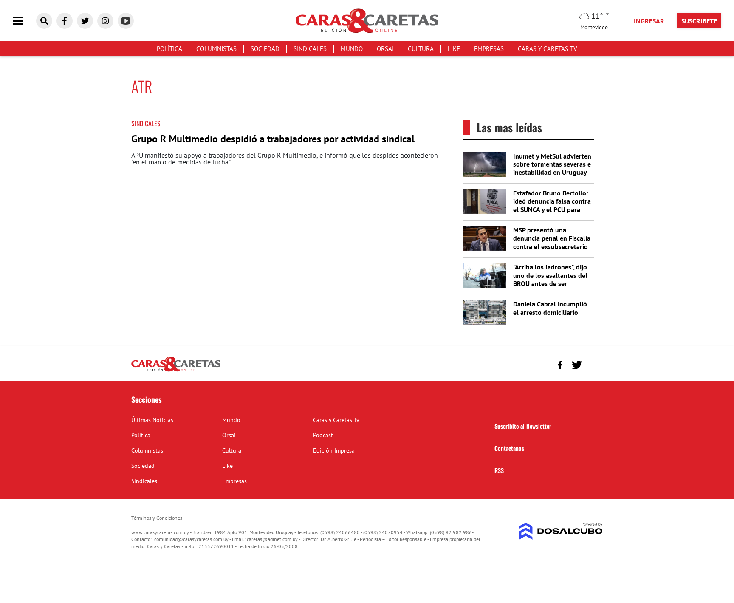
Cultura (421, 48)
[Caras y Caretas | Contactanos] (593, 364)
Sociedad (265, 48)
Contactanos (509, 448)
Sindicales (310, 48)
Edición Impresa (334, 450)
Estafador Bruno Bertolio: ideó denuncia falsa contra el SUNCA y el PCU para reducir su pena (552, 205)
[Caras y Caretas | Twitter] (85, 21)
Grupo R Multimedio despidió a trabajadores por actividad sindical (273, 138)
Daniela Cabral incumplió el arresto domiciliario (550, 308)
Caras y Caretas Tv (547, 48)
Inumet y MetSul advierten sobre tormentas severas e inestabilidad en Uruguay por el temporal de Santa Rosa (552, 172)
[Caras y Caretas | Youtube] (126, 21)
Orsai (385, 48)
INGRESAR (649, 21)
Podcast (323, 435)
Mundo (352, 48)
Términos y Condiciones (156, 518)
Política (169, 48)
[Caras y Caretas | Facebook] (64, 21)
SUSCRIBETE (699, 21)
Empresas (489, 48)
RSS (499, 470)
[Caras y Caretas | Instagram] (105, 21)
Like (454, 48)
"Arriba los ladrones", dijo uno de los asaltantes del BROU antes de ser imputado (550, 279)
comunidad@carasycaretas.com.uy (191, 539)
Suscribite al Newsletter (522, 426)
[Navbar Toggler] (24, 21)
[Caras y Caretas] (175, 371)
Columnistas (216, 48)
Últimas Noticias (152, 420)
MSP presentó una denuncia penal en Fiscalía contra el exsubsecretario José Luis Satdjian (551, 242)
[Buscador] (44, 21)
